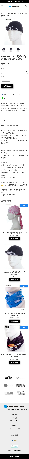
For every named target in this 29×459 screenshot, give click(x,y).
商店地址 (14, 418)
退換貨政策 (18, 450)
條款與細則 (11, 450)
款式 (2, 68)
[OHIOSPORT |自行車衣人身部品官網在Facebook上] (10, 429)
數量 (2, 76)
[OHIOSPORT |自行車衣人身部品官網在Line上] (19, 429)
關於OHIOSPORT (14, 420)
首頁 (2, 13)
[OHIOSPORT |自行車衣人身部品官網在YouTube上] (14, 429)
